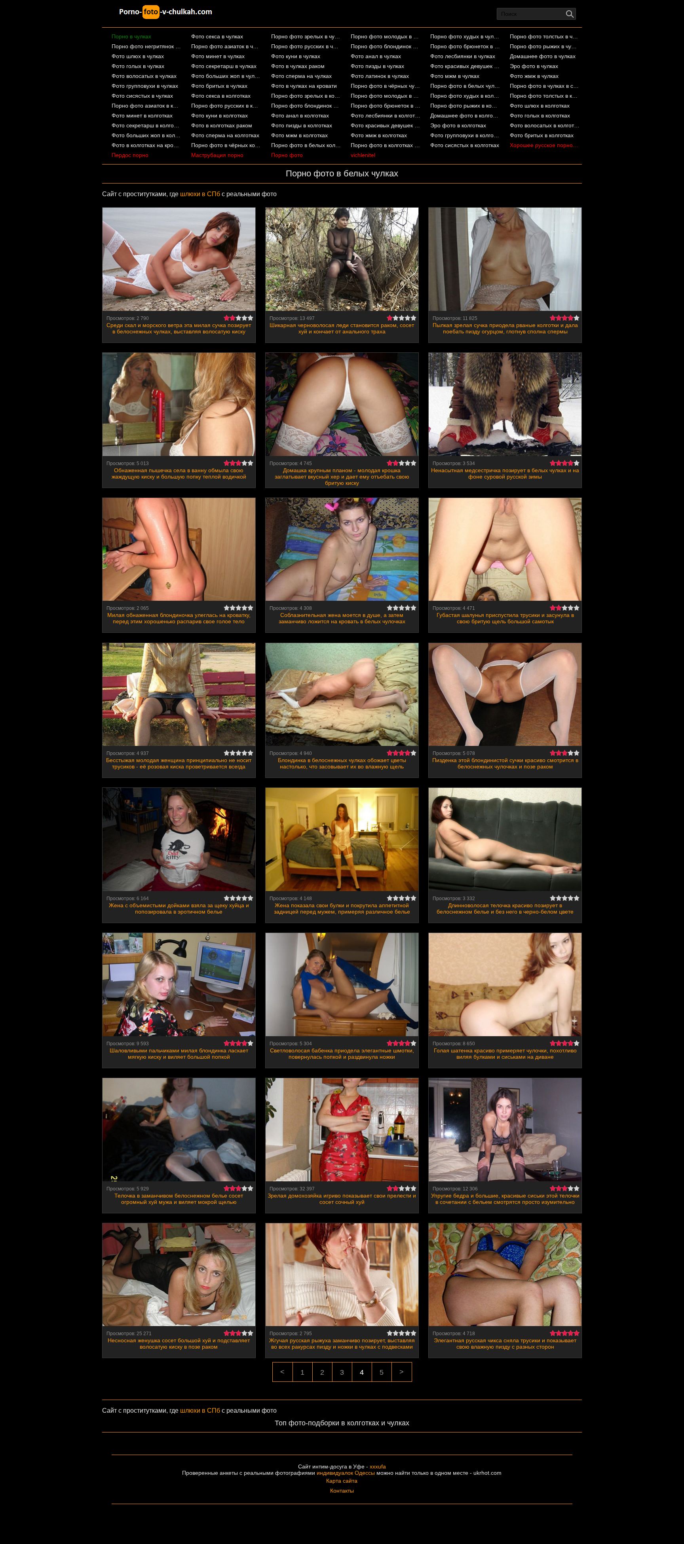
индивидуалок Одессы (346, 1473)
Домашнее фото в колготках (465, 115)
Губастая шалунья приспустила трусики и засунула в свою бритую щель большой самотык (505, 618)
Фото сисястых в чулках (142, 96)
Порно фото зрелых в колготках (306, 96)
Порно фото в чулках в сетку (545, 86)
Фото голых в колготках (540, 115)
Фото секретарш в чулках (223, 66)
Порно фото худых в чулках (465, 36)
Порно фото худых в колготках (465, 96)
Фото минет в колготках (142, 115)
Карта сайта (341, 1481)
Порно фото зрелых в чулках (306, 36)
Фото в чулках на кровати (304, 86)
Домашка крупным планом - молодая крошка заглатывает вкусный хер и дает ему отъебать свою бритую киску (342, 476)
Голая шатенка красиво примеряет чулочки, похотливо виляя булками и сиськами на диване (505, 1053)
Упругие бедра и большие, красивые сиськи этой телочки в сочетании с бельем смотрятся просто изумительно (505, 1198)
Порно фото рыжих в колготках (465, 105)
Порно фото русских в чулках (306, 46)
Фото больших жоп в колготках (147, 135)
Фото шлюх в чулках (138, 56)
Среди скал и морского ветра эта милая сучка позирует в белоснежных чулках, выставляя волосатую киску (178, 328)
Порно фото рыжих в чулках (545, 46)
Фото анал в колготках (300, 115)
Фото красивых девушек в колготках (386, 125)
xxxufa (378, 1466)
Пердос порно (130, 155)
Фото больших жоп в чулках (226, 76)
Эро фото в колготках (458, 125)
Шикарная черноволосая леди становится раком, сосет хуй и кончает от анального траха (342, 328)
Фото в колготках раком (221, 125)
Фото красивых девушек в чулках (465, 66)
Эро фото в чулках (534, 66)
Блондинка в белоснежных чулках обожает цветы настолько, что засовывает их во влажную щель (342, 763)
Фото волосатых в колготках (545, 125)
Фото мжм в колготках (299, 135)
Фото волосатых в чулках (144, 76)
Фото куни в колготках (219, 115)
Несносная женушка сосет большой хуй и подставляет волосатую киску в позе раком (179, 1343)
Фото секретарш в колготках (147, 125)
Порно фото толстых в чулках (545, 36)
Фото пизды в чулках (377, 66)
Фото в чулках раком (298, 66)
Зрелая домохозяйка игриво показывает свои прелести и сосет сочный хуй (342, 1198)
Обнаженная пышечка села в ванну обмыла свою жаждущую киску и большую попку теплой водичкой (179, 473)
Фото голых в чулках (138, 66)
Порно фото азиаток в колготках (147, 105)
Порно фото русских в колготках (226, 105)
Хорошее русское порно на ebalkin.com (545, 145)
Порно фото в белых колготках (306, 145)
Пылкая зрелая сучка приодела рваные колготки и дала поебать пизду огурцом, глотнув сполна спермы (505, 328)
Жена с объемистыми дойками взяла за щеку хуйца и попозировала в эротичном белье (179, 908)
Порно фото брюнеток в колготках (386, 105)
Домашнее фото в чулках (543, 56)
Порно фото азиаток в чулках (226, 46)
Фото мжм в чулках (454, 76)
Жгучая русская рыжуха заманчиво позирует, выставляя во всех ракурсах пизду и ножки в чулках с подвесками (342, 1343)
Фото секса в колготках (221, 96)
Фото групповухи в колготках (465, 135)
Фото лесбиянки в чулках (462, 56)
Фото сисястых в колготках (464, 145)
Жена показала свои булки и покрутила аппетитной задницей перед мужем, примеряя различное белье (342, 908)
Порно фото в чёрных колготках (226, 145)
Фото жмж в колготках (379, 135)
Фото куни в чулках (295, 56)
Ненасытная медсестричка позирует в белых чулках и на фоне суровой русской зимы (505, 473)
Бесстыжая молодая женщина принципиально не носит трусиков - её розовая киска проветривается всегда (178, 763)
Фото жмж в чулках (534, 76)
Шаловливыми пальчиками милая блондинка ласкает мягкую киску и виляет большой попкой (179, 1053)
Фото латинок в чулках (380, 76)
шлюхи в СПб (200, 194)
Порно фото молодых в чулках (386, 36)
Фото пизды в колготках (301, 125)
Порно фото (287, 155)
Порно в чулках (131, 36)
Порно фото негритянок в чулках (147, 46)
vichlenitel (363, 155)
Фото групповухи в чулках (145, 86)
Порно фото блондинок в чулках (386, 46)
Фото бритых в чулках (219, 86)
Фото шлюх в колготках (540, 105)
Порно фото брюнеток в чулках (465, 46)
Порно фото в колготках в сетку (386, 145)
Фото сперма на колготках (225, 135)
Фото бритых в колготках (542, 135)
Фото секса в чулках (217, 36)
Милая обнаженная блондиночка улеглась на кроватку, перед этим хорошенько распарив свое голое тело (179, 618)
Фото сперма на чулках (301, 76)
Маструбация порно (217, 155)
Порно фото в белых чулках (465, 86)
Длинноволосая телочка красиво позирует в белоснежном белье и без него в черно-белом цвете (505, 908)
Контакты (342, 1490)
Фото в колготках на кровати (147, 145)
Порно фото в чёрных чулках (386, 86)
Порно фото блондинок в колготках (306, 105)
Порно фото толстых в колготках (545, 96)
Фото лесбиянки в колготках (386, 115)
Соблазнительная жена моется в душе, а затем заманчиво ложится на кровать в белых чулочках (342, 618)
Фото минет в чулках (218, 56)
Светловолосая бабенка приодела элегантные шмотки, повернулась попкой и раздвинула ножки (342, 1053)
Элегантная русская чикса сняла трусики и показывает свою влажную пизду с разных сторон (505, 1343)
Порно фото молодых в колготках (386, 96)
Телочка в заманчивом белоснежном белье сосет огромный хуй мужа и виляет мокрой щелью (178, 1198)
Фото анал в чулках (376, 56)
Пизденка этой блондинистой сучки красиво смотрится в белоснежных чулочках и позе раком (505, 763)
